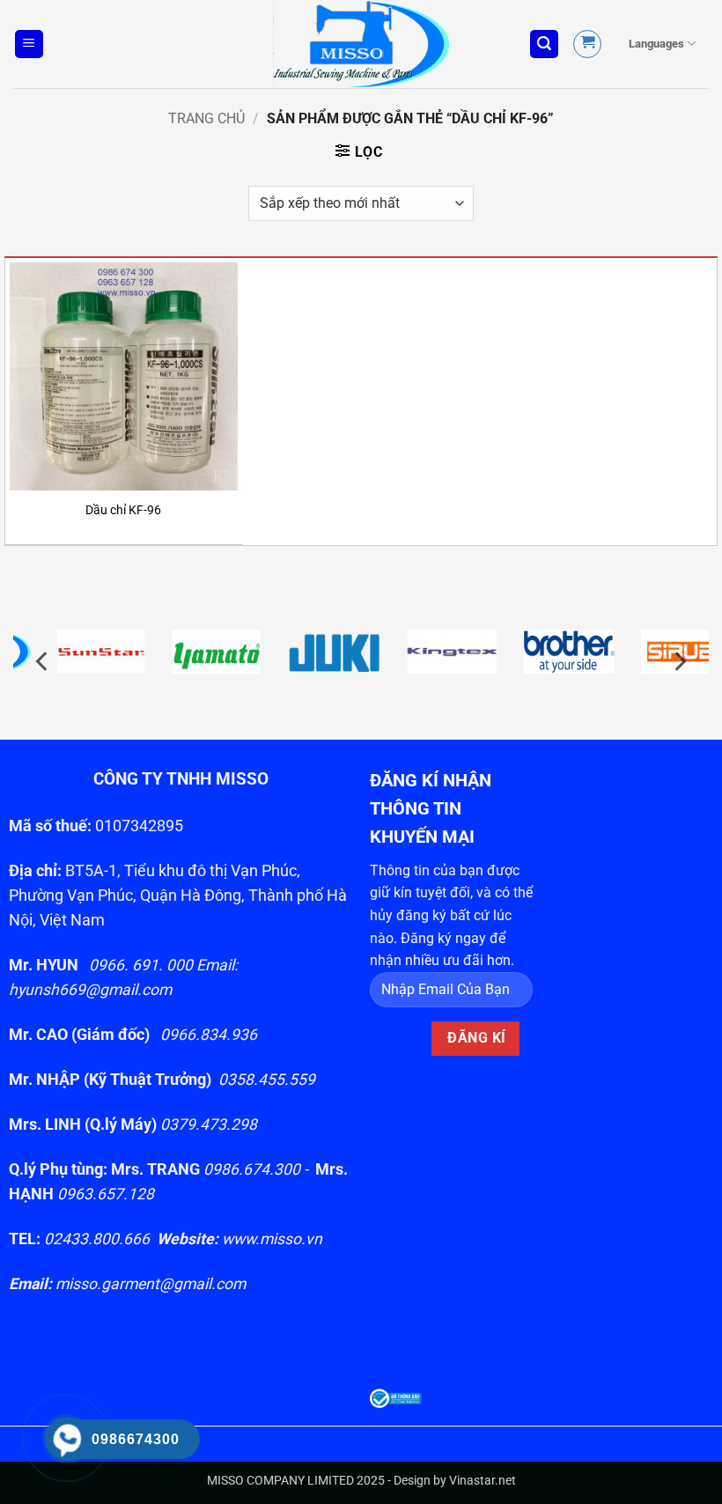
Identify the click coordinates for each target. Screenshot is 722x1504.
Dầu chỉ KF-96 (123, 510)
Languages (656, 43)
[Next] (679, 662)
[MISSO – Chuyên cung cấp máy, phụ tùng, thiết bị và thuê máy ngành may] (361, 44)
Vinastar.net (482, 1480)
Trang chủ (206, 118)
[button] (29, 44)
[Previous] (43, 662)
